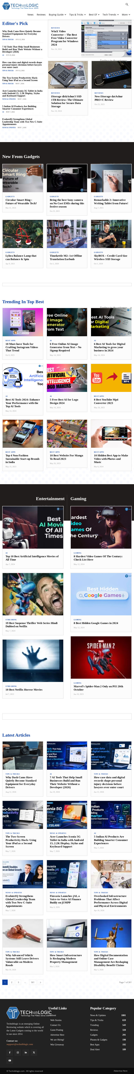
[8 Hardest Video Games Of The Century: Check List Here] (101, 527)
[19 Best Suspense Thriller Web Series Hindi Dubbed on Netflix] (33, 594)
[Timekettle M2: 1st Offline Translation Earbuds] (67, 234)
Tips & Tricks (8, 39)
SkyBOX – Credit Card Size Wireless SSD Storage (110, 257)
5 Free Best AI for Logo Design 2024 (64, 401)
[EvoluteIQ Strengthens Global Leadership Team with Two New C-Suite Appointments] (23, 874)
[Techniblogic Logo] (20, 6)
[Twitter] (34, 1052)
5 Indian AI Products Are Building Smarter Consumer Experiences (19, 107)
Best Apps (11, 340)
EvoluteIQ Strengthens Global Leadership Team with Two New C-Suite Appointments (22, 121)
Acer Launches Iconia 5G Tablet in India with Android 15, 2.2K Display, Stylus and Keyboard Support (22, 93)
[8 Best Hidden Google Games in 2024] (101, 594)
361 (32, 982)
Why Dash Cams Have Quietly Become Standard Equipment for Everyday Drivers (21, 34)
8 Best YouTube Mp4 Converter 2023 (106, 401)
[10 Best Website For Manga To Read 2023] (67, 434)
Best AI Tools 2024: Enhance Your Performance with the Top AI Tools (23, 403)
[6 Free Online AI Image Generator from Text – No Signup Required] (67, 322)
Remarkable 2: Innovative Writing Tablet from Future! (111, 201)
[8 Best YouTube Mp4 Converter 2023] (111, 378)
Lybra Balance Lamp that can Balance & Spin (21, 257)
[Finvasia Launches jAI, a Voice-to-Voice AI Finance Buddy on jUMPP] (67, 874)
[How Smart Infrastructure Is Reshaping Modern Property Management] (67, 933)
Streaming (11, 620)
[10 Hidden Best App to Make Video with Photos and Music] (111, 434)
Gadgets (10, 196)
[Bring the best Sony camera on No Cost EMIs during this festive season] (67, 178)
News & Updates (9, 99)
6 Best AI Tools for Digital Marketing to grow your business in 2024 (109, 347)
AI (3, 55)
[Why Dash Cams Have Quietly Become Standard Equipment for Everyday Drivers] (23, 755)
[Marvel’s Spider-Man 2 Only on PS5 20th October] (101, 657)
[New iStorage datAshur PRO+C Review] (111, 75)
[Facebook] (10, 1052)
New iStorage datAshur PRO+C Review (109, 98)
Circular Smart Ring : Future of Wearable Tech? (21, 201)
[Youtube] (10, 1060)
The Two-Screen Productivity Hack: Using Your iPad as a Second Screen (20, 79)
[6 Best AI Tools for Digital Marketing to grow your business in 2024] (111, 322)
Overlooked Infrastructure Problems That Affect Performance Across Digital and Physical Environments (111, 901)
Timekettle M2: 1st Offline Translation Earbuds (66, 257)
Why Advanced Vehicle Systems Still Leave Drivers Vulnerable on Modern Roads (22, 960)
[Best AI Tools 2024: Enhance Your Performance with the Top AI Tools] (23, 378)
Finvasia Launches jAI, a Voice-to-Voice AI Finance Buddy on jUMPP (65, 899)
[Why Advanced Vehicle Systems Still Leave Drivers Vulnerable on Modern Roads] (23, 933)
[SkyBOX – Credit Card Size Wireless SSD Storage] (111, 234)
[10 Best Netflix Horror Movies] (33, 661)
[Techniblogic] (25, 1013)
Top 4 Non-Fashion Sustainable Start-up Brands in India (23, 459)
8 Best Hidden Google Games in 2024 (96, 623)
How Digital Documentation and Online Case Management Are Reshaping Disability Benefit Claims (111, 960)
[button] (127, 4)
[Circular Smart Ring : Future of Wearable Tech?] (23, 178)
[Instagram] (18, 1052)
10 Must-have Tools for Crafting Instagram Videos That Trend (22, 347)
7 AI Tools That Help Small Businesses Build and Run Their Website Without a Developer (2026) (22, 49)
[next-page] (40, 982)
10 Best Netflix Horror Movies (24, 689)
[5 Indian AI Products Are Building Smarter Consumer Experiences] (111, 815)
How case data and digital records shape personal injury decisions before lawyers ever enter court (22, 65)
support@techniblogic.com (20, 1044)
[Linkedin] (26, 1052)
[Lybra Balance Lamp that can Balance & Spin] (23, 234)
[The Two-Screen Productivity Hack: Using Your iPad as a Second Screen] (23, 815)
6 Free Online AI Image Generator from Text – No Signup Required (65, 347)
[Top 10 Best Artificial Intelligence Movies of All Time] (33, 527)
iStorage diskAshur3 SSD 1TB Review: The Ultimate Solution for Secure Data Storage (67, 101)
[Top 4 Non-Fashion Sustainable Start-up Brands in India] (23, 434)
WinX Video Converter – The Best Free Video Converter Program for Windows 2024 (64, 38)
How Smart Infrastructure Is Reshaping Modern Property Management (66, 958)
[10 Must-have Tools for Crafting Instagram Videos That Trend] (23, 322)
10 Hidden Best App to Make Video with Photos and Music (111, 459)
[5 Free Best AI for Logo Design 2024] (67, 378)
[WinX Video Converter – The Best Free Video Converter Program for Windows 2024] (106, 38)
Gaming (78, 553)
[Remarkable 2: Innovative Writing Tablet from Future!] (111, 178)
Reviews (55, 28)
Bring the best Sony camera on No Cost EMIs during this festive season (67, 203)
